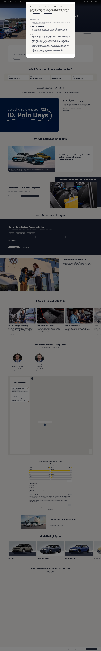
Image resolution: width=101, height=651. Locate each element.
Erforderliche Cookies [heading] (36, 19)
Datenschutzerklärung (48, 13)
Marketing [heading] (34, 34)
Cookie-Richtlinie (36, 13)
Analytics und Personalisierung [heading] (38, 26)
